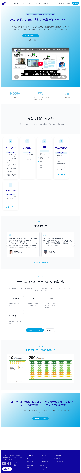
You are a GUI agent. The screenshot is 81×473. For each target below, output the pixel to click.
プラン (42, 458)
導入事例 (42, 465)
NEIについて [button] (16, 3)
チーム (28, 467)
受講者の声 (38, 3)
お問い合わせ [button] (46, 3)
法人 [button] (30, 3)
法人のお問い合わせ (59, 461)
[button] (10, 152)
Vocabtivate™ (30, 465)
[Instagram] (15, 464)
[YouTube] (4, 464)
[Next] (73, 244)
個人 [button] (24, 3)
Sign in (69, 3)
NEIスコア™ (29, 458)
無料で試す (6, 469)
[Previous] (7, 244)
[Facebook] (9, 464)
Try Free (75, 3)
